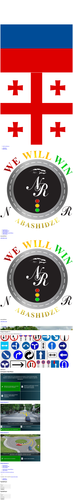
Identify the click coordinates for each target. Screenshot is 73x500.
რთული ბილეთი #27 (4, 402)
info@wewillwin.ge (6, 146)
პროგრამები (5, 231)
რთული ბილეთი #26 (4, 432)
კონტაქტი (4, 478)
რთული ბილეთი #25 (4, 463)
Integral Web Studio (14, 476)
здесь (20, 333)
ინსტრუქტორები (6, 230)
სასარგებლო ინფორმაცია (8, 469)
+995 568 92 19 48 (3, 238)
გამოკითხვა (5, 470)
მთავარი (4, 326)
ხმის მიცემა (5, 149)
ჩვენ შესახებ (5, 229)
